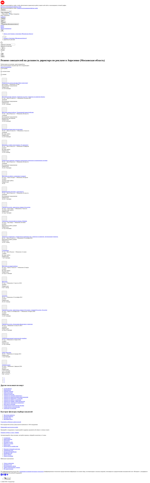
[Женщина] (4, 80)
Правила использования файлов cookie (27, 8)
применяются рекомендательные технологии (32, 471)
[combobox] (8, 44)
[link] (3, 22)
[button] (2, 25)
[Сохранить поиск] (2, 54)
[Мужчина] (4, 109)
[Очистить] (3, 48)
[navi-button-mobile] (2, 30)
